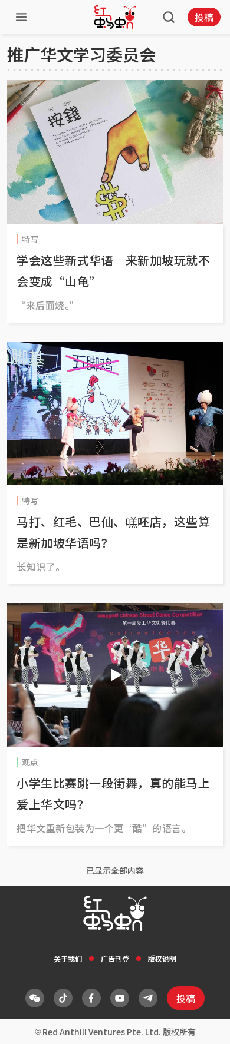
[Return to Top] (202, 1022)
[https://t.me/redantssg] (148, 998)
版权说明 (162, 958)
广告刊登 (115, 958)
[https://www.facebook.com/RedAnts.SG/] (91, 998)
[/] (115, 17)
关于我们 (68, 958)
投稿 (204, 17)
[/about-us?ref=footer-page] (34, 998)
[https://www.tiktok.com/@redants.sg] (63, 998)
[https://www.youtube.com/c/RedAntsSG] (119, 998)
